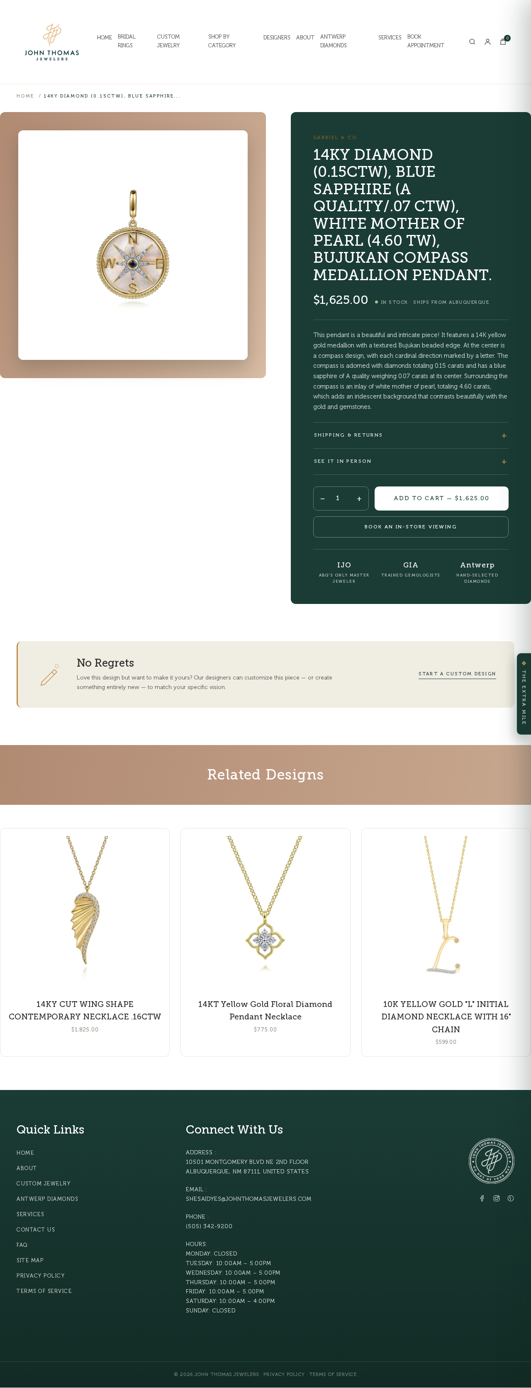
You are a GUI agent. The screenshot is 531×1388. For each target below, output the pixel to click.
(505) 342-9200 (209, 1226)
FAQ (22, 1245)
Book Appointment (425, 41)
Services (390, 38)
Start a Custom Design (457, 674)
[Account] (488, 42)
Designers (276, 38)
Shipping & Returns (348, 435)
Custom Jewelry (168, 41)
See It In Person (343, 461)
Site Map (30, 1260)
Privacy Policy (41, 1276)
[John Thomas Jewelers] (52, 42)
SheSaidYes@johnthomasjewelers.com (249, 1199)
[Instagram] (496, 1200)
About (305, 38)
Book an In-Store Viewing (411, 527)
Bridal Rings (127, 41)
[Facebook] (482, 1200)
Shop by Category (222, 41)
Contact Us (36, 1230)
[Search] (472, 42)
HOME (25, 96)
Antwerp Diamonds (333, 41)
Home (104, 38)
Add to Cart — (442, 498)
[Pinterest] (510, 1200)
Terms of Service (44, 1291)
